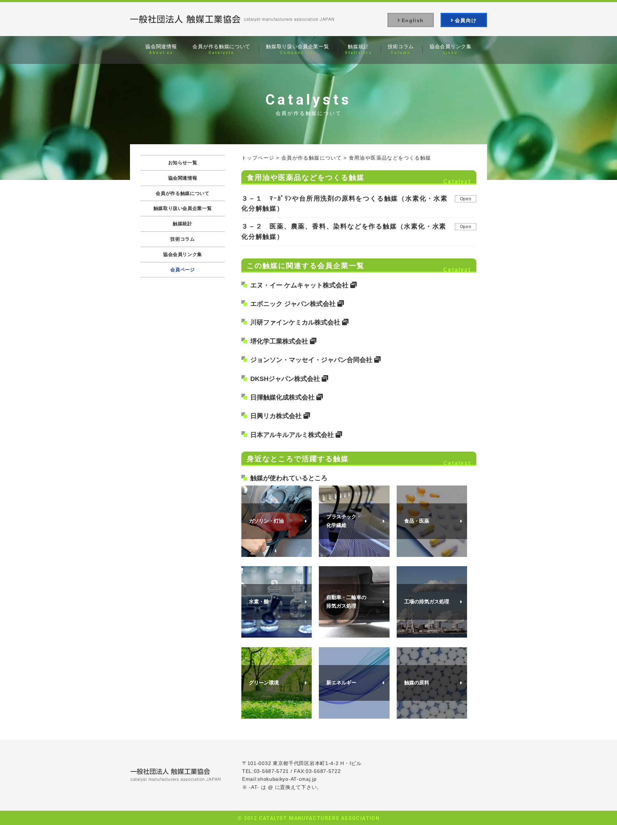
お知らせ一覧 (182, 162)
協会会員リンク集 (182, 254)
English (413, 20)
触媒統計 (182, 223)
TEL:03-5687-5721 (265, 771)
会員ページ (182, 269)
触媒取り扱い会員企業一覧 (183, 208)
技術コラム (182, 239)
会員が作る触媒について (311, 158)
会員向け (466, 20)
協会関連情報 (182, 178)
